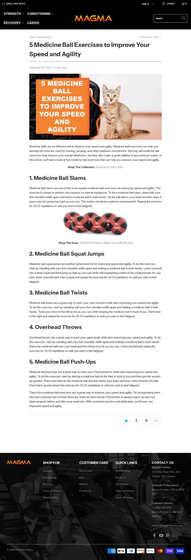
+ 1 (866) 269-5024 (13, 3)
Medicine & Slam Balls (109, 167)
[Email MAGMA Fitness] (174, 535)
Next (156, 37)
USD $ (145, 4)
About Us (120, 477)
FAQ (81, 477)
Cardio (33, 23)
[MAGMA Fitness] (93, 18)
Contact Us (85, 490)
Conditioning (39, 14)
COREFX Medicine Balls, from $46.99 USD (106, 242)
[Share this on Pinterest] (146, 421)
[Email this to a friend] (156, 421)
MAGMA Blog (122, 471)
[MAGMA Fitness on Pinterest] (168, 535)
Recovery (12, 23)
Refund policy (50, 497)
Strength (12, 14)
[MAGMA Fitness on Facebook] (154, 535)
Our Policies (122, 484)
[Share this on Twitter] (126, 421)
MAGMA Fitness (24, 549)
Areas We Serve (124, 497)
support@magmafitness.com (167, 525)
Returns (83, 484)
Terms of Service (52, 490)
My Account (85, 471)
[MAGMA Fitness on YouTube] (161, 535)
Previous (144, 37)
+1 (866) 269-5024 (161, 507)
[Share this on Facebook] (136, 421)
